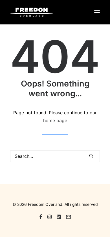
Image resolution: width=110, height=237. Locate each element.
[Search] (55, 156)
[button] (97, 12)
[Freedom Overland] (31, 12)
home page (55, 120)
